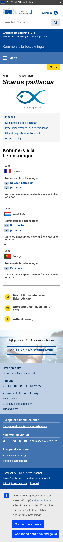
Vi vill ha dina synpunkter (31, 350)
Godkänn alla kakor (28, 524)
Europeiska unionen (14, 460)
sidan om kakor (41, 500)
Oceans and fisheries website (19, 373)
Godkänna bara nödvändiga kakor (37, 534)
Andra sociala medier (42, 441)
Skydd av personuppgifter (17, 403)
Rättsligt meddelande (15, 483)
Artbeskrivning (13, 138)
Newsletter (36, 386)
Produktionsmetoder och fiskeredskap (26, 128)
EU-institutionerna (13, 455)
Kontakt (34, 483)
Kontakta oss (10, 398)
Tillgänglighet (10, 409)
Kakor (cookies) (12, 478)
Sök (55, 22)
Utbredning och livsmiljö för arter (23, 133)
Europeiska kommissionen (15, 33)
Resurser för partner (30, 473)
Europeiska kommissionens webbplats (25, 426)
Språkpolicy (9, 473)
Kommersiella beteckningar (15, 36)
